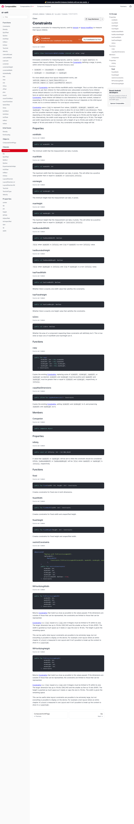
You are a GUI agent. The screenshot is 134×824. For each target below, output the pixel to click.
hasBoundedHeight (41, 250)
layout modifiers (87, 28)
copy (35, 348)
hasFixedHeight (40, 295)
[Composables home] (9, 6)
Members (38, 412)
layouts (75, 28)
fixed (35, 476)
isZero (35, 317)
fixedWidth (37, 498)
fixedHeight (38, 520)
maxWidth (37, 156)
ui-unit (5, 12)
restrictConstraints (41, 542)
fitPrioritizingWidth (41, 586)
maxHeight (37, 203)
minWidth (37, 134)
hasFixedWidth (39, 272)
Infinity (35, 442)
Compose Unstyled (44, 6)
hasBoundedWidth (41, 228)
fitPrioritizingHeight (41, 648)
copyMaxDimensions (42, 388)
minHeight (37, 181)
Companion (38, 418)
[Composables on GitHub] (130, 6)
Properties (38, 128)
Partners (123, 6)
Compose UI (50, 14)
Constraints (77, 62)
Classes (64, 14)
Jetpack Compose (38, 14)
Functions (38, 341)
